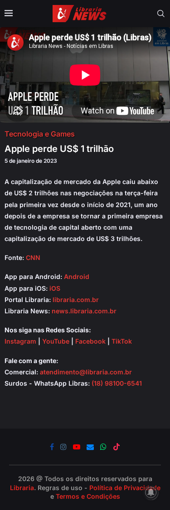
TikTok (122, 341)
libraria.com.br (76, 299)
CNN (33, 257)
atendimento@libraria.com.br (86, 372)
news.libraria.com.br (84, 311)
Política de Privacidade (124, 487)
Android (76, 276)
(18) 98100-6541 (117, 383)
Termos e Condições (88, 496)
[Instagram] (63, 446)
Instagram (20, 341)
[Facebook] (52, 446)
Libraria (22, 487)
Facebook (90, 341)
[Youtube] (76, 446)
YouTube (55, 341)
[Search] (160, 13)
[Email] (90, 446)
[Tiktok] (116, 446)
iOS (54, 288)
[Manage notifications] (151, 492)
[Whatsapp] (103, 446)
